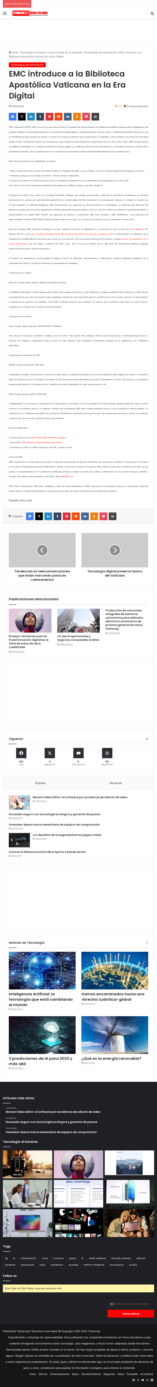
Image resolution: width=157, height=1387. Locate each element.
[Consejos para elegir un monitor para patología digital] (27, 1194)
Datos (75, 1374)
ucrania (133, 1264)
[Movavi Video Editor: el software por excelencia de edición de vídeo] (19, 802)
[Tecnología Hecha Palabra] (30, 13)
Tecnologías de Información (100, 52)
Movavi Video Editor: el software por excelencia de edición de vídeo (80, 797)
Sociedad (132, 1374)
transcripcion (117, 1264)
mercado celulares (121, 1258)
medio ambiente (97, 1258)
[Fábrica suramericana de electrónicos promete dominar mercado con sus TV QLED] (27, 1223)
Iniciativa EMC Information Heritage (49, 438)
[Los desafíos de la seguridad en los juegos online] (19, 840)
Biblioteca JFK (141, 229)
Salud (121, 1374)
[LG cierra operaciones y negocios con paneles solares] (78, 621)
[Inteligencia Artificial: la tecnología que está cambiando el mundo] (42, 970)
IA (82, 1258)
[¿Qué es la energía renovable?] (114, 1035)
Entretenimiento (91, 1374)
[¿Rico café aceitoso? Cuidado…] (27, 1164)
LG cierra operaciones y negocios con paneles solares (78, 638)
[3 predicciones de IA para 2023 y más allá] (42, 1035)
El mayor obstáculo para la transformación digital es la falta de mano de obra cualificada (28, 641)
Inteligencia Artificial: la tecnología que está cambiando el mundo (41, 999)
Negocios (109, 1374)
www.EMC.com (66, 476)
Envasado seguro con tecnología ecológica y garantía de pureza (54, 814)
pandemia (10, 1264)
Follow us (10, 1276)
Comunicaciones (59, 1374)
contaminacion (28, 1258)
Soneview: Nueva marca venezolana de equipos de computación (54, 825)
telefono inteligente (94, 1264)
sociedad (73, 1264)
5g (6, 1258)
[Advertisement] (78, 31)
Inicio (14, 52)
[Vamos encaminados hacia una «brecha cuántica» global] (114, 970)
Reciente (116, 783)
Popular (40, 783)
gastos (72, 1258)
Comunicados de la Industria (65, 52)
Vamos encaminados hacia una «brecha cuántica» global (112, 996)
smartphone (57, 1264)
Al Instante (146, 1374)
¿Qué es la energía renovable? (111, 1058)
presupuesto (27, 1264)
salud (42, 1264)
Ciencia (42, 1374)
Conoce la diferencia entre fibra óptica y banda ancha (47, 852)
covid (45, 1258)
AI (14, 1258)
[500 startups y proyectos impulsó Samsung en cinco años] (78, 1223)
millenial (140, 1258)
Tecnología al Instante (33, 52)
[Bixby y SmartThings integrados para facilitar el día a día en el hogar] (78, 1194)
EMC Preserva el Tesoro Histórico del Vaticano (42, 442)
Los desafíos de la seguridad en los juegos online (67, 835)
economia (58, 1258)
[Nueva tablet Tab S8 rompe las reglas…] (129, 1223)
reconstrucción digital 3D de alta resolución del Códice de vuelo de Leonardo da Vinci (74, 234)
